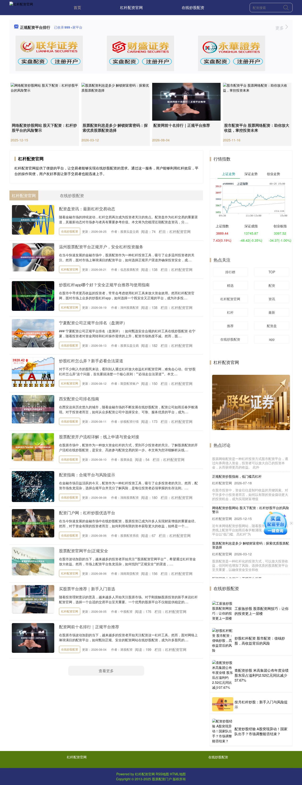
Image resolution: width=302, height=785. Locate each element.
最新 (271, 312)
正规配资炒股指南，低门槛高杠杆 (237, 456)
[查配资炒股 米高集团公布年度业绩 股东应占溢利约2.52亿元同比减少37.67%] (222, 675)
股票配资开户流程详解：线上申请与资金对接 (99, 436)
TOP (271, 272)
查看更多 (106, 670)
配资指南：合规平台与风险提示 (87, 474)
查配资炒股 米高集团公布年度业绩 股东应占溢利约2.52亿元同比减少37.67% (262, 675)
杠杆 (230, 312)
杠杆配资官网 (131, 7)
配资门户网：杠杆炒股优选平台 (87, 512)
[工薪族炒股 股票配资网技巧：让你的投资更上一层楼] (222, 611)
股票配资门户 (162, 779)
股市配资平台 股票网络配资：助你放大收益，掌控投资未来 (256, 127)
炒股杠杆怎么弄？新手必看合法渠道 (91, 360)
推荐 (230, 325)
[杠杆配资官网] (21, 7)
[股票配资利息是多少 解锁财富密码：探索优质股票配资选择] (115, 101)
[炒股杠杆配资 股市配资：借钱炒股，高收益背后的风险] (222, 640)
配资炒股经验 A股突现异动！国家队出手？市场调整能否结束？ (261, 731)
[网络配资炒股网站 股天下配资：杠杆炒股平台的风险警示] (45, 101)
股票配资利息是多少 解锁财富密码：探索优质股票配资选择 (115, 127)
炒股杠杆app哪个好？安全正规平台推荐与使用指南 (104, 284)
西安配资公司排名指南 (79, 398)
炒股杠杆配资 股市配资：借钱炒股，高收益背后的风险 (260, 641)
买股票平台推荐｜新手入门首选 (87, 588)
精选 (230, 285)
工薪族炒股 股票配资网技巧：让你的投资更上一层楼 (262, 611)
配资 (271, 285)
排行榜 (230, 272)
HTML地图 (178, 774)
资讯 (271, 298)
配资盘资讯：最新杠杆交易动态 (87, 208)
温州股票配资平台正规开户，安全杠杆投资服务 (101, 246)
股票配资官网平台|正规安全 (83, 550)
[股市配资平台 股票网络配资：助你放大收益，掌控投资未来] (257, 101)
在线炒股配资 (193, 7)
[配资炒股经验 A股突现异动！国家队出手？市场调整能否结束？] (222, 731)
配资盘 (272, 325)
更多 (280, 28)
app (272, 339)
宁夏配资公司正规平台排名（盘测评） (93, 322)
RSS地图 (162, 774)
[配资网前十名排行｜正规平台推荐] (186, 101)
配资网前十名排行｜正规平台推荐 (181, 125)
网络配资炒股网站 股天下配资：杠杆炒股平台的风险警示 (44, 127)
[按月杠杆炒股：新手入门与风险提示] (222, 704)
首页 (77, 7)
